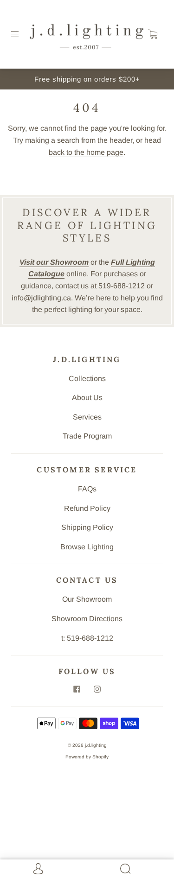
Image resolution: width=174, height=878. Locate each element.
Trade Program (87, 436)
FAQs (87, 489)
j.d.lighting (96, 745)
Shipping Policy (87, 527)
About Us (87, 397)
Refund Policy (87, 508)
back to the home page (86, 152)
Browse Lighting (87, 547)
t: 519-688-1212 (87, 638)
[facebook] (77, 689)
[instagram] (97, 689)
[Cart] (152, 34)
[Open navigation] (21, 34)
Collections (87, 378)
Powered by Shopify (87, 756)
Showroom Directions (87, 619)
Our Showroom (87, 599)
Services (87, 417)
